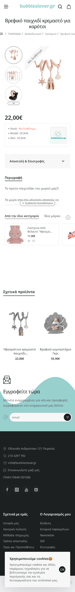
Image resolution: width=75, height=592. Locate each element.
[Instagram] (17, 490)
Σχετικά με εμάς (15, 514)
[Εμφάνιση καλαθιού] (69, 6)
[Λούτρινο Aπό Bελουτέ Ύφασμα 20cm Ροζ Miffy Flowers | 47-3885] (16, 234)
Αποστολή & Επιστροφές (27, 161)
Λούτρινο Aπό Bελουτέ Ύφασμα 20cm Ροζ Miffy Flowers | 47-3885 (39, 230)
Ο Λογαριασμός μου (55, 514)
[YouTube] (26, 490)
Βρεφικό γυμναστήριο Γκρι (55, 351)
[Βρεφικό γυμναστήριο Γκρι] (55, 323)
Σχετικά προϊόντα (19, 291)
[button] (14, 47)
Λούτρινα (50, 34)
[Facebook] (7, 490)
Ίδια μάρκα (52, 216)
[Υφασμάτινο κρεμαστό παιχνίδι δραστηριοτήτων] (19, 323)
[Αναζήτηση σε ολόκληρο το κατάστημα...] (60, 6)
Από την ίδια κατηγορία (22, 216)
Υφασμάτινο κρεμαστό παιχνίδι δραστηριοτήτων (19, 351)
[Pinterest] (36, 490)
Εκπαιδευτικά (33, 34)
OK (62, 569)
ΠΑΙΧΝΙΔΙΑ (14, 34)
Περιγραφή (13, 178)
